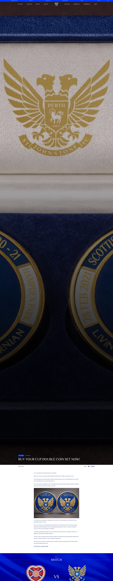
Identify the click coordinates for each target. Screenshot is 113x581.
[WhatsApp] (94, 466)
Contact (98, 0)
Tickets (38, 4)
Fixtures (20, 4)
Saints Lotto (48, 0)
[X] (90, 466)
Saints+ (82, 0)
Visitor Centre (65, 0)
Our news (29, 4)
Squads (46, 4)
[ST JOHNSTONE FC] (56, 4)
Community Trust (14, 0)
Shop (95, 4)
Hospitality (77, 4)
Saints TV (31, 0)
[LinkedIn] (92, 466)
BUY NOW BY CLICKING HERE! (41, 546)
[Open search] (108, 1)
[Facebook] (88, 466)
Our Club (66, 4)
